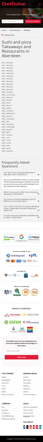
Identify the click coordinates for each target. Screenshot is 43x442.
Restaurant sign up (8, 419)
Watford (26, 386)
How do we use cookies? (29, 416)
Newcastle (27, 380)
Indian (4, 377)
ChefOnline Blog (7, 416)
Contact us (6, 413)
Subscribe (21, 357)
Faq (3, 407)
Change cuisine (9, 35)
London (26, 377)
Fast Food (5, 383)
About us (5, 410)
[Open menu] (39, 4)
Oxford (25, 392)
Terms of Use (28, 410)
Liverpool (26, 389)
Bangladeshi (6, 380)
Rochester (27, 383)
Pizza (4, 389)
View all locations (29, 394)
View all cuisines (8, 394)
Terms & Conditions (30, 407)
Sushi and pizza (15, 30)
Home (4, 30)
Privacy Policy (28, 413)
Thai (3, 386)
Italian (4, 392)
